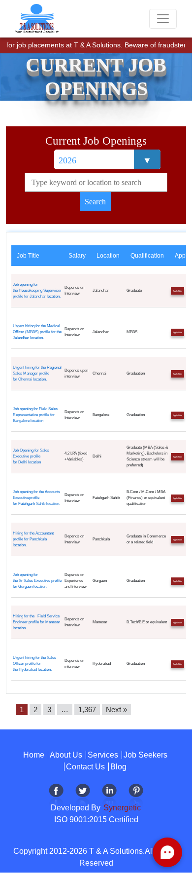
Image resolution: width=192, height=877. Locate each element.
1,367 (87, 709)
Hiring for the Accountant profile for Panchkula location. (33, 539)
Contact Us (85, 767)
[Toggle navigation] (163, 19)
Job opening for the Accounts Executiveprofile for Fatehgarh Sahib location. (36, 498)
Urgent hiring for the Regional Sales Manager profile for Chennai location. (37, 373)
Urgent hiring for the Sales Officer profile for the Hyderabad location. (34, 663)
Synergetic (121, 807)
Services (103, 755)
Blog (118, 767)
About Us (66, 755)
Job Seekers (145, 755)
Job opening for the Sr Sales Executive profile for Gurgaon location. (37, 580)
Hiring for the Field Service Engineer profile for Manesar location (36, 622)
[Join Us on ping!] (136, 796)
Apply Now (177, 291)
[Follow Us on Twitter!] (82, 796)
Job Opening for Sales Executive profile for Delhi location (31, 456)
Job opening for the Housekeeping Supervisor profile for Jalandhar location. (37, 290)
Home (33, 755)
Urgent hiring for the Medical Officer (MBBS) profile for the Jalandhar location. (37, 332)
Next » (116, 709)
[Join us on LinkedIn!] (109, 796)
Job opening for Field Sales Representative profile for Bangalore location (35, 415)
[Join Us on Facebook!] (56, 796)
